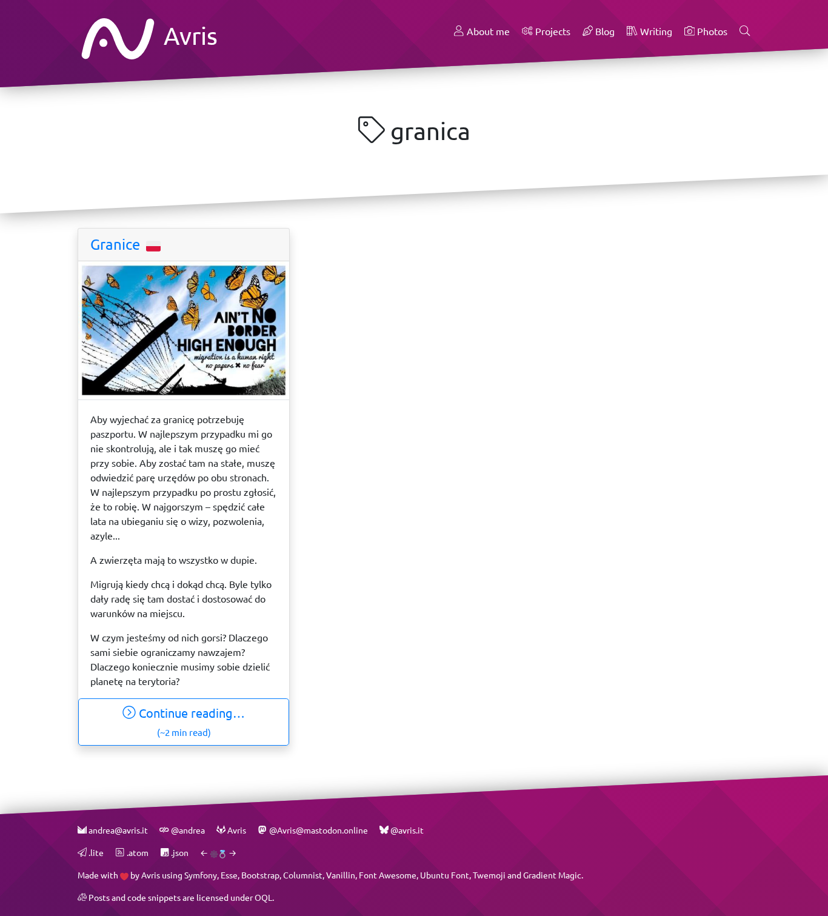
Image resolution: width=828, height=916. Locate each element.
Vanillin (340, 875)
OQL (263, 897)
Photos (711, 31)
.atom (136, 852)
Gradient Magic (552, 875)
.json (179, 852)
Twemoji (489, 875)
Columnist (302, 875)
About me (487, 31)
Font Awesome (387, 875)
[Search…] (745, 31)
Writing (655, 31)
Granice (117, 244)
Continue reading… (190, 722)
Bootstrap (260, 875)
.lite (95, 852)
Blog (604, 31)
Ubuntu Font (444, 875)
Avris (188, 35)
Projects (551, 31)
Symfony (200, 875)
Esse (229, 875)
